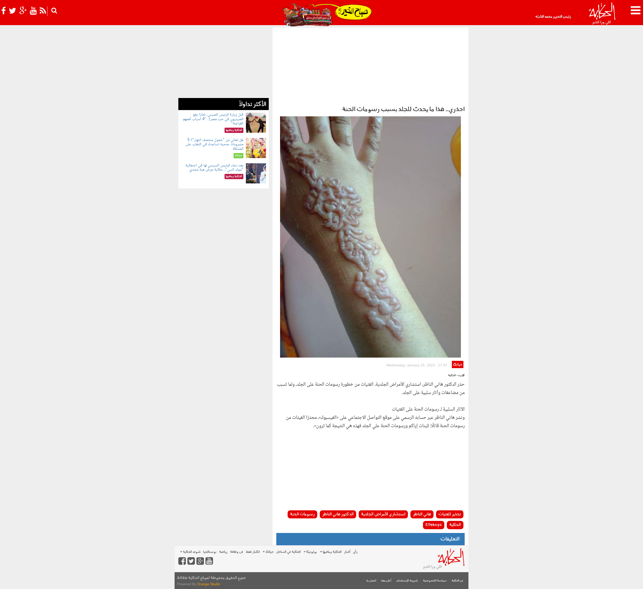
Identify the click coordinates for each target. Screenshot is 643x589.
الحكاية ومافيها (332, 552)
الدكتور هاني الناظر (338, 514)
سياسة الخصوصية (435, 581)
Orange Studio (208, 584)
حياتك (457, 364)
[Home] (602, 13)
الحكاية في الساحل (288, 552)
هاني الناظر (422, 514)
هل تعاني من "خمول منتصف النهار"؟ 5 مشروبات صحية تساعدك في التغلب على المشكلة (214, 144)
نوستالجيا (210, 552)
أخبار (347, 552)
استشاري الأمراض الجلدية (383, 514)
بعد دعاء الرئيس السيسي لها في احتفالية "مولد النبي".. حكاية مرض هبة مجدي (214, 167)
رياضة (223, 552)
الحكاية (455, 525)
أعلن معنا (386, 581)
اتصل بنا (371, 581)
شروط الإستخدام (407, 581)
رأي (355, 552)
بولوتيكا (311, 552)
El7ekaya (433, 525)
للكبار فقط (253, 552)
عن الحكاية (457, 581)
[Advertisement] (370, 65)
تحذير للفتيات (450, 514)
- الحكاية (453, 375)
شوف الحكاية (191, 552)
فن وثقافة (236, 552)
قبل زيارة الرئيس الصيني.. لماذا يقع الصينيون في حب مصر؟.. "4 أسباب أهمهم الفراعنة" (213, 119)
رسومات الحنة (302, 514)
